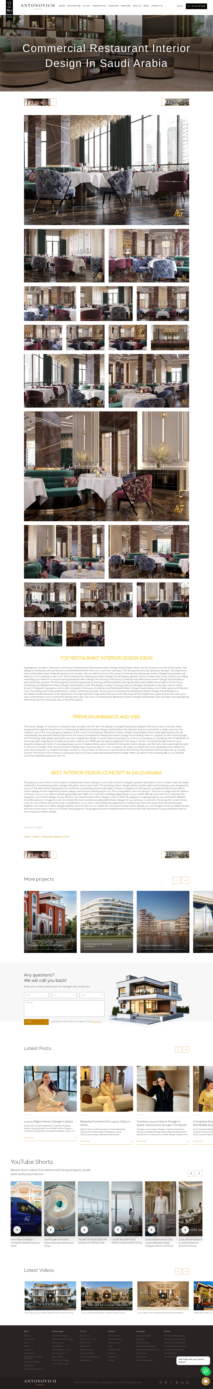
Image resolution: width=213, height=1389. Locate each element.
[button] (176, 880)
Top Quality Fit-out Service (175, 1339)
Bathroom (112, 1353)
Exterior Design (58, 1343)
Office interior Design (60, 1360)
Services (167, 1331)
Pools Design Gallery (144, 1360)
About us (27, 1336)
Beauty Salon (57, 1357)
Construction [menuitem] (99, 6)
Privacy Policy (96, 1022)
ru (181, 6)
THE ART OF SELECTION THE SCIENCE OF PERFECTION (92, 1241)
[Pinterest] (187, 1382)
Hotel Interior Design (172, 1357)
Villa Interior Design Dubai (174, 1336)
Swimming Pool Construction (148, 1350)
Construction (29, 1339)
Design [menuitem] (62, 6)
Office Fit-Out (85, 1343)
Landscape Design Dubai (174, 1350)
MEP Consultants (87, 1350)
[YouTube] (160, 1382)
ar (178, 6)
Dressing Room (114, 1343)
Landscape (140, 1331)
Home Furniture (114, 1336)
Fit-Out (83, 1331)
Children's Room (114, 1350)
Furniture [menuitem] (125, 6)
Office (110, 1346)
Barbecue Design (87, 1353)
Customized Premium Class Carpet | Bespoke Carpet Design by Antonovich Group (159, 1243)
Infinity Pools (141, 1353)
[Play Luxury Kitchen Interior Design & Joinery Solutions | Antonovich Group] (194, 1208)
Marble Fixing (85, 1360)
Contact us (28, 1350)
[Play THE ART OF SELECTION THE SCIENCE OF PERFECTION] (93, 1208)
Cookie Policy (29, 1366)
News (26, 1343)
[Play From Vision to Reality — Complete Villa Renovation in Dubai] (26, 1208)
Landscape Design (143, 1336)
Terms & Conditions (32, 1362)
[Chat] (206, 1381)
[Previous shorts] (191, 1173)
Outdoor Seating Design (89, 1357)
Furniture (111, 1331)
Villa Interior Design (60, 1336)
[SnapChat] (176, 1382)
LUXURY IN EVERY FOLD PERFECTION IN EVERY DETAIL (127, 1241)
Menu (26, 1331)
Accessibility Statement (33, 1369)
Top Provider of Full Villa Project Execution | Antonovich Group (59, 1243)
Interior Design (58, 1331)
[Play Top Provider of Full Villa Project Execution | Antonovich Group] (59, 1208)
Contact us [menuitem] (157, 6)
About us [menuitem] (136, 6)
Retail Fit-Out (85, 1346)
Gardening (140, 1339)
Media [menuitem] (146, 6)
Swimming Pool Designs (145, 1346)
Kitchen (111, 1360)
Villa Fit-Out (85, 1336)
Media (26, 1346)
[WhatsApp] (206, 1371)
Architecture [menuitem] (74, 6)
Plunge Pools (141, 1357)
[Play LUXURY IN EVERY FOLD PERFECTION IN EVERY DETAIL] (127, 1208)
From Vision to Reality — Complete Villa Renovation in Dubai (25, 1243)
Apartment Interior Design (62, 1339)
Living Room (113, 1357)
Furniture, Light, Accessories (175, 1346)
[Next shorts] (199, 1173)
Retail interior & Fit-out (61, 1350)
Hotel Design (57, 1346)
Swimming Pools (142, 1343)
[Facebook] (171, 1382)
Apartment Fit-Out (87, 1339)
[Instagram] (165, 1382)
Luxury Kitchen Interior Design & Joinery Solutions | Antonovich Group (193, 1243)
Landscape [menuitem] (113, 6)
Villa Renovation (58, 1353)
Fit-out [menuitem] (86, 6)
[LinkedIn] (182, 1382)
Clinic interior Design (60, 1364)
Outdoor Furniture (115, 1339)
